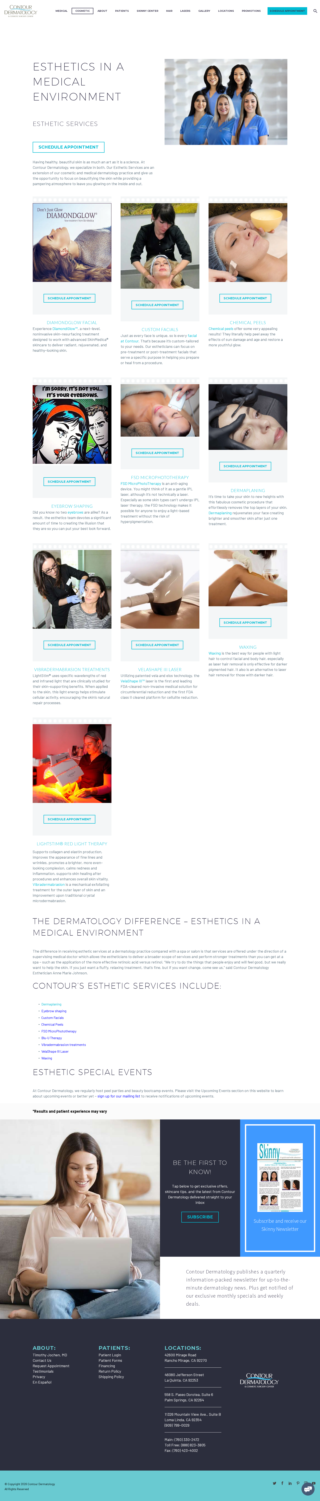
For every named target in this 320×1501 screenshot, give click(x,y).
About (102, 10)
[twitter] (274, 1483)
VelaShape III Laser (160, 669)
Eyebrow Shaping (72, 506)
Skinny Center (147, 10)
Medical (61, 10)
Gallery (204, 10)
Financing (107, 1365)
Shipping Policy (111, 1376)
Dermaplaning (248, 490)
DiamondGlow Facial (72, 322)
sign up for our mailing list (119, 1096)
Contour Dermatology (41, 1484)
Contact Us (42, 1360)
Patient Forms (110, 1360)
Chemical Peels (248, 322)
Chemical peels (221, 328)
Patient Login (110, 1354)
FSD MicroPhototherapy (160, 477)
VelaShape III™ (133, 680)
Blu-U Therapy (51, 1038)
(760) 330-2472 (187, 1439)
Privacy (39, 1376)
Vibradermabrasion (49, 884)
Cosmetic (82, 10)
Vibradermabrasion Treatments (72, 669)
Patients (122, 10)
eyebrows (75, 512)
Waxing (248, 647)
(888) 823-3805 (193, 1444)
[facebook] (282, 1483)
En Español (42, 1382)
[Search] (315, 11)
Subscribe (200, 1217)
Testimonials (43, 1371)
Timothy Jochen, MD (50, 1354)
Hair (169, 10)
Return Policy (110, 1371)
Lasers (185, 10)
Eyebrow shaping (53, 1011)
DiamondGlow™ (65, 328)
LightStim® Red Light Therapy (72, 843)
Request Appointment (51, 1365)
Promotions (251, 10)
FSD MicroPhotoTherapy (141, 483)
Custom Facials (160, 329)
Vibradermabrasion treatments (63, 1044)
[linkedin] (290, 1483)
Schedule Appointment (287, 10)
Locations (226, 10)
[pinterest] (298, 1483)
